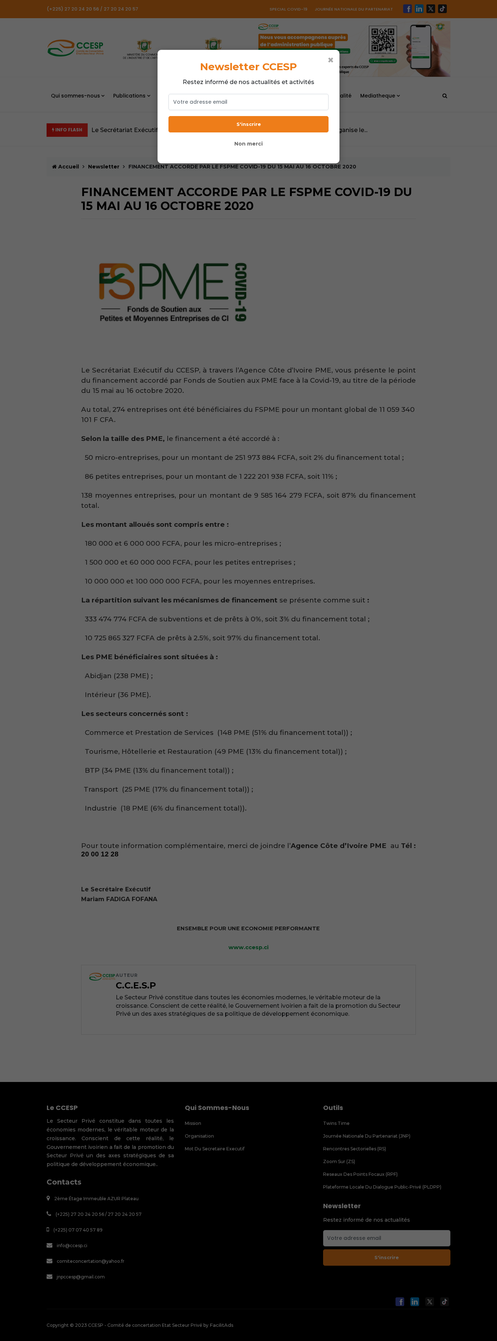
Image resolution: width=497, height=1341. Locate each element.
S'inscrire (248, 124)
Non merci (248, 143)
